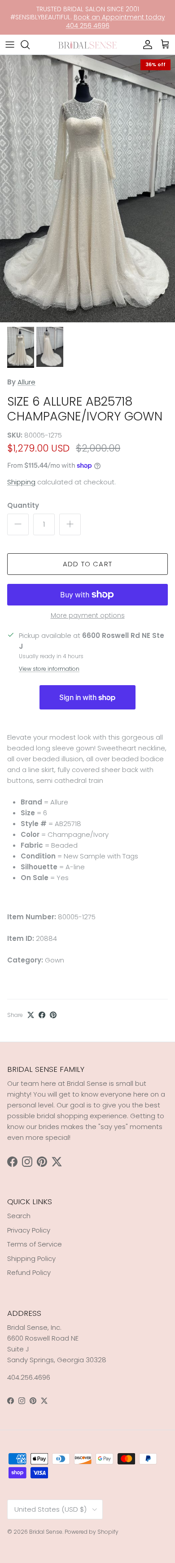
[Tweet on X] (30, 1015)
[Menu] (10, 44)
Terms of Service (34, 1244)
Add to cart (87, 564)
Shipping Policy (31, 1258)
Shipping (21, 482)
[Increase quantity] (70, 524)
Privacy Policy (28, 1230)
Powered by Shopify (91, 1532)
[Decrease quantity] (18, 524)
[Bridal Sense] (87, 44)
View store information (49, 669)
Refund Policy (29, 1272)
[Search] (29, 44)
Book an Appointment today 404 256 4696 (115, 21)
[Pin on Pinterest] (53, 1015)
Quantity (23, 505)
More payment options (88, 615)
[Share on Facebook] (42, 1015)
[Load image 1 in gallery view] (87, 188)
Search (19, 1215)
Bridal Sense (45, 1532)
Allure (26, 382)
